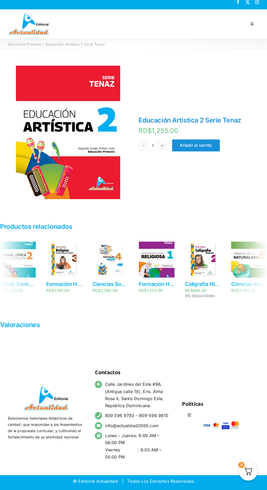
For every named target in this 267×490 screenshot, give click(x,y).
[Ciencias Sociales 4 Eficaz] (65, 244)
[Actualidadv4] (29, 14)
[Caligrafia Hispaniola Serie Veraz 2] (158, 244)
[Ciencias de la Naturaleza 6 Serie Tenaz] (204, 244)
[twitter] (248, 2)
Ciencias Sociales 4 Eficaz (79, 284)
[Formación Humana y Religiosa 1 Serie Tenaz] (112, 244)
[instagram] (257, 2)
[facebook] (238, 2)
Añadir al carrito (196, 145)
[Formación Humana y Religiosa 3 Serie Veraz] (19, 244)
